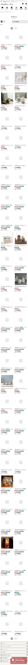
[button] (11, 8)
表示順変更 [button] (16, 21)
